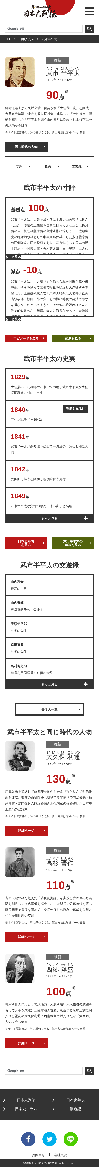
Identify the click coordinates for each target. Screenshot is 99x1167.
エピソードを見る (26, 338)
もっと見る (13, 257)
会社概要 (60, 1155)
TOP (8, 39)
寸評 (19, 166)
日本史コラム (26, 1109)
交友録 (77, 166)
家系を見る (73, 338)
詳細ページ (26, 830)
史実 (48, 166)
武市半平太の (73, 543)
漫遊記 (75, 1109)
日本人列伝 (26, 39)
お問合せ (38, 1155)
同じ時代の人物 (26, 146)
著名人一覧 (49, 709)
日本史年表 (26, 543)
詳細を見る (74, 408)
